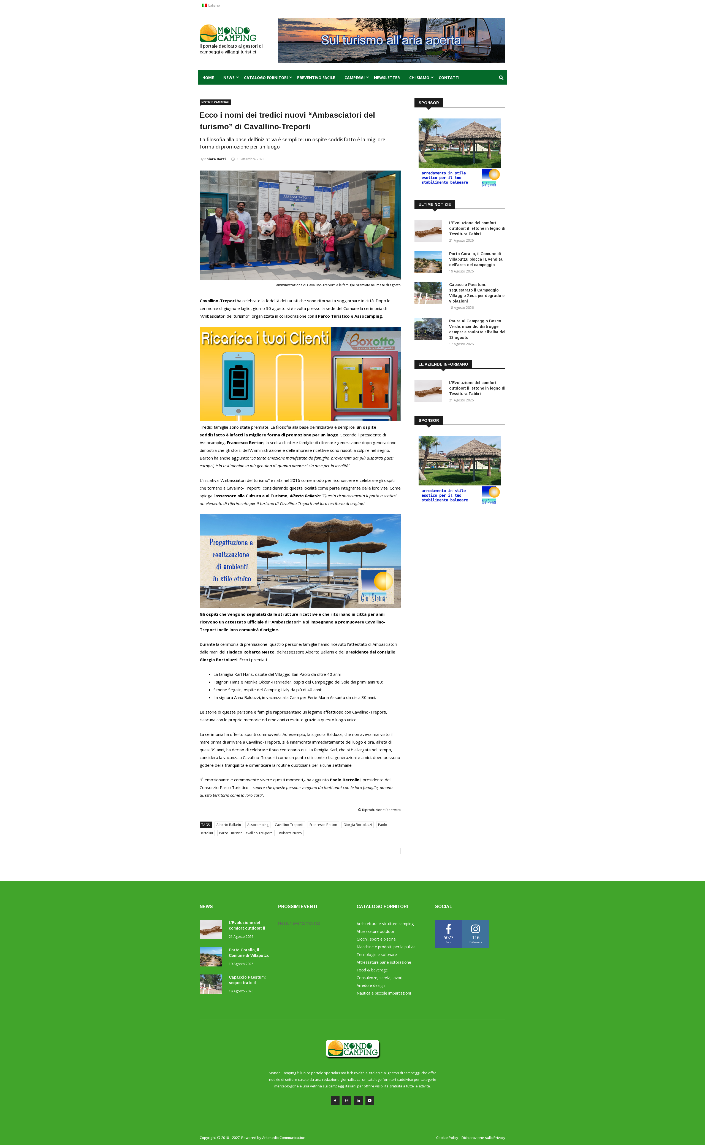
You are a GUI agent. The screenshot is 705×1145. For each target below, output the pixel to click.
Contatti (449, 77)
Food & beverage (372, 970)
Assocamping (258, 824)
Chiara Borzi (215, 159)
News (229, 77)
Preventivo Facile (316, 77)
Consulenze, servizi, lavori (379, 977)
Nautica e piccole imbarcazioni (384, 993)
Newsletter (387, 77)
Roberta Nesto (290, 833)
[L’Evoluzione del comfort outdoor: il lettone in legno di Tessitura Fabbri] (429, 232)
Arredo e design (371, 985)
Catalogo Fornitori (266, 77)
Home (208, 77)
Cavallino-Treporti (289, 824)
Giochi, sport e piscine (376, 939)
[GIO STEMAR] (300, 606)
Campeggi (355, 77)
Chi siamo (419, 77)
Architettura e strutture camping (385, 923)
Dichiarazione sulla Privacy (483, 1137)
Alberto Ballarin (228, 824)
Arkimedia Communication (283, 1137)
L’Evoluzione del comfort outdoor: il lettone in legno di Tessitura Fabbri (477, 228)
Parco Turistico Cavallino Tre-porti (246, 833)
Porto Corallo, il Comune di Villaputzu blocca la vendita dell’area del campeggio (476, 259)
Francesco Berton (323, 824)
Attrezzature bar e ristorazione (384, 962)
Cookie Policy (447, 1137)
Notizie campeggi (215, 102)
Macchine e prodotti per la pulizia (386, 946)
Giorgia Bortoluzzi (357, 824)
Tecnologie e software (377, 954)
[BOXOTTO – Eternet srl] (300, 419)
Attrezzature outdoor (375, 931)
